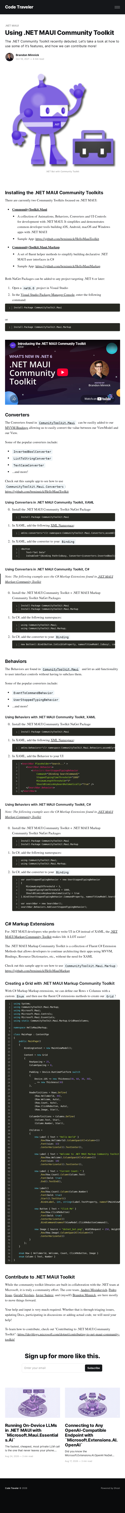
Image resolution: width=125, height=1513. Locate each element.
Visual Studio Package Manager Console (48, 294)
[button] (117, 7)
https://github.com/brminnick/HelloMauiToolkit (67, 239)
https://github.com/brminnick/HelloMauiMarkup (67, 266)
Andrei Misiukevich (94, 1290)
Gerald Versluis (24, 1295)
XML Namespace (62, 525)
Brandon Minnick (27, 55)
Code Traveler (19, 7)
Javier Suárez (44, 1295)
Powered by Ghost (110, 1488)
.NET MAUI (12, 25)
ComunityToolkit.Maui (57, 423)
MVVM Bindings (16, 427)
